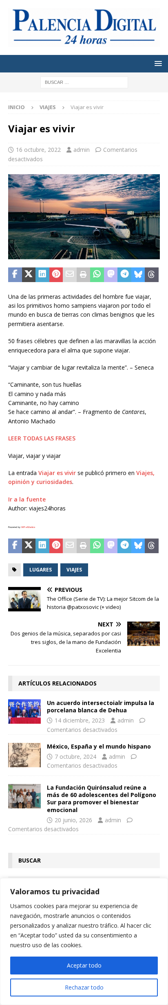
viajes (74, 569)
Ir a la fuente (27, 499)
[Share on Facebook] (15, 274)
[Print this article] (84, 274)
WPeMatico (28, 527)
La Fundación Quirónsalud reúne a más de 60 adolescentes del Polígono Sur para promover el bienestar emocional (101, 799)
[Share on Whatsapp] (97, 274)
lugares (40, 569)
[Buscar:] (84, 81)
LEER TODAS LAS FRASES (41, 438)
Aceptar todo (84, 965)
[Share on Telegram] (124, 274)
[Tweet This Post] (29, 274)
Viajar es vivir (57, 473)
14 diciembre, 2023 (80, 720)
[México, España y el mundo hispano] (24, 755)
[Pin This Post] (56, 274)
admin (81, 149)
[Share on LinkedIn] (42, 274)
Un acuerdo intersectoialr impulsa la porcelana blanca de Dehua (100, 706)
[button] (157, 63)
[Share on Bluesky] (138, 274)
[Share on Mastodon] (111, 274)
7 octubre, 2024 (75, 756)
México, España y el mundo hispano (99, 746)
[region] (84, 941)
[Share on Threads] (152, 274)
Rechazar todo (84, 987)
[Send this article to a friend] (70, 274)
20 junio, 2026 (73, 820)
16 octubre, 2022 (38, 149)
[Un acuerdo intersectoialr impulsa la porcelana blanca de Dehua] (24, 711)
